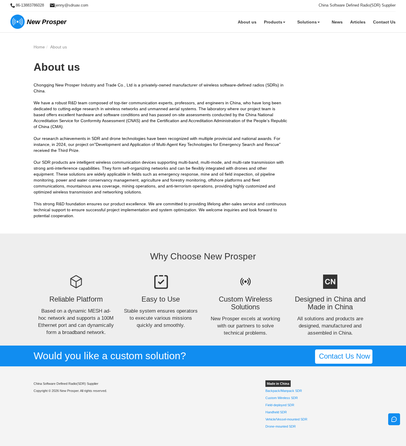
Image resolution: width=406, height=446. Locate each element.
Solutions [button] (307, 22)
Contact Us (384, 22)
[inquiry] (394, 419)
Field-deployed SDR (279, 405)
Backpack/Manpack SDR (283, 391)
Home (39, 47)
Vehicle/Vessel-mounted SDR (286, 419)
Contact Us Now (344, 356)
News (337, 22)
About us (247, 22)
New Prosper (47, 22)
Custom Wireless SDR (281, 398)
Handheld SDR (276, 412)
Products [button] (273, 22)
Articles (358, 22)
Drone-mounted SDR (280, 426)
